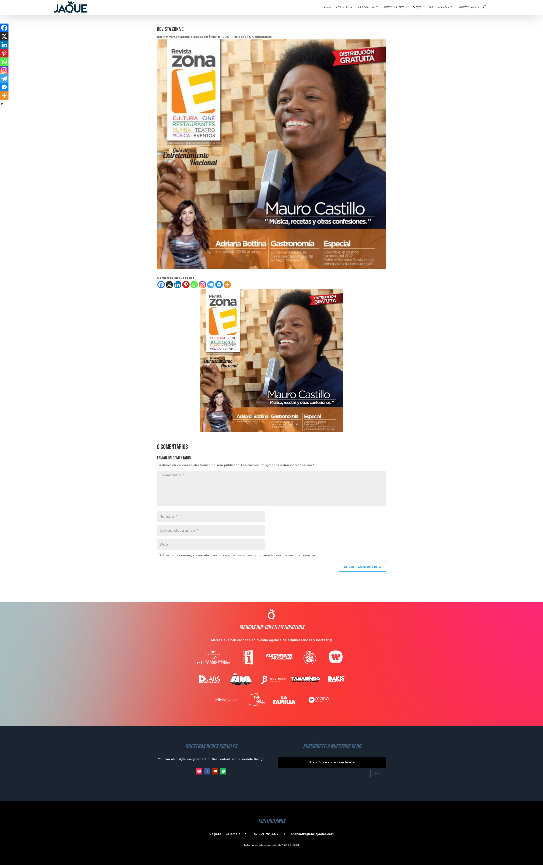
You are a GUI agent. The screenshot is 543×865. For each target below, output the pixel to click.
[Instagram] (202, 284)
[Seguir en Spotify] (223, 771)
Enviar (378, 773)
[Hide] (1, 104)
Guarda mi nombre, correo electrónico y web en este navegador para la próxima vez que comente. (238, 555)
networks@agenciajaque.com (185, 37)
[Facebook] (161, 284)
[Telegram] (210, 284)
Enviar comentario (362, 566)
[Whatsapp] (194, 284)
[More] (227, 284)
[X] (169, 284)
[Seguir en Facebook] (207, 771)
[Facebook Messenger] (219, 284)
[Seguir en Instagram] (199, 771)
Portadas (239, 37)
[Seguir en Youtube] (215, 771)
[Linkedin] (177, 284)
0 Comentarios (260, 37)
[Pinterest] (186, 284)
